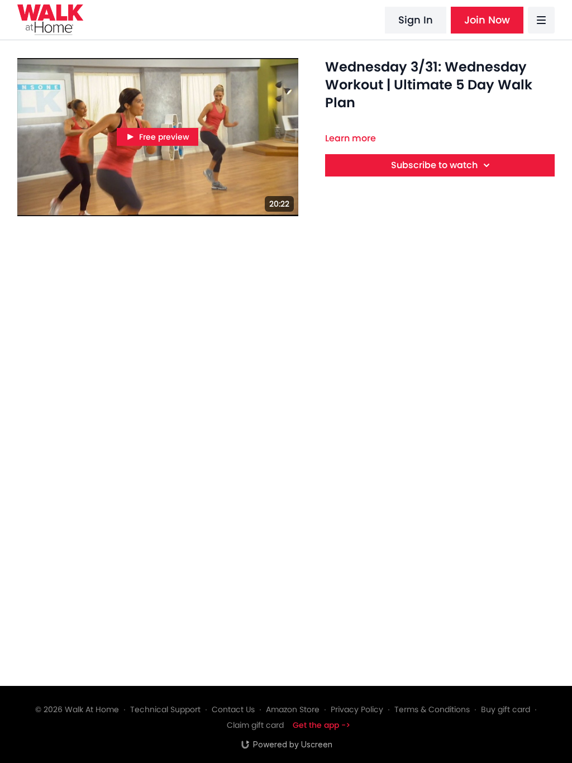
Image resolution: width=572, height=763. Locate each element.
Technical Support (165, 709)
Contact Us (233, 709)
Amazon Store (293, 709)
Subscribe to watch (434, 165)
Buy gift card (505, 709)
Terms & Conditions (432, 709)
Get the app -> (321, 725)
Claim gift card (255, 725)
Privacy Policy (357, 709)
